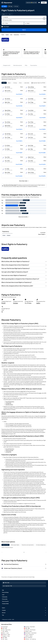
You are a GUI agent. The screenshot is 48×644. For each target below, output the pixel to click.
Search (24, 29)
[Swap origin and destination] (44, 18)
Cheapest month (6, 65)
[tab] (4, 6)
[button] (4, 14)
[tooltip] (10, 14)
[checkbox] (5, 545)
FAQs (26, 65)
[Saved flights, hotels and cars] (39, 2)
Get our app (6, 582)
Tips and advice (33, 65)
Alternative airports (17, 65)
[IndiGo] (5, 40)
